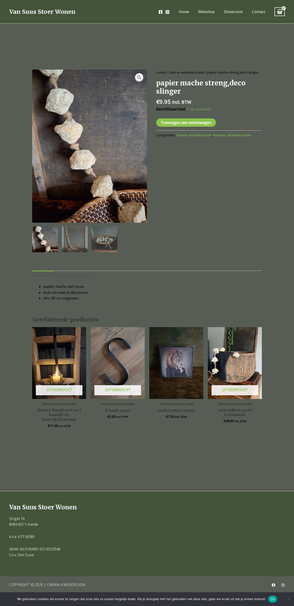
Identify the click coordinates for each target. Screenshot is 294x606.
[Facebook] (160, 12)
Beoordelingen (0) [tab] (73, 275)
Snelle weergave (59, 394)
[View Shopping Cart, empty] (279, 11)
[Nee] (288, 599)
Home (161, 72)
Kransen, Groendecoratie (232, 135)
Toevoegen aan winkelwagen (186, 122)
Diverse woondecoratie (186, 72)
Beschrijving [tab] (42, 275)
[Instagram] (167, 12)
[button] (139, 77)
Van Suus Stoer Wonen (42, 11)
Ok (273, 599)
